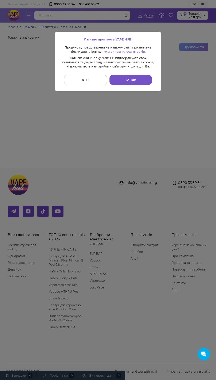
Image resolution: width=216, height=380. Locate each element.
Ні (87, 80)
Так (133, 80)
